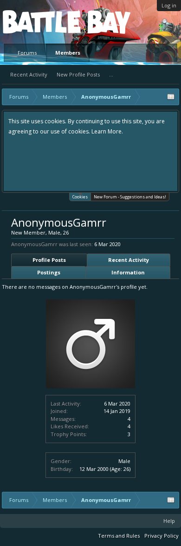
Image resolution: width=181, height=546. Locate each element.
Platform (36, 21)
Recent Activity (28, 74)
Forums (27, 52)
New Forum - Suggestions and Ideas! (130, 197)
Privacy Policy (161, 535)
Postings (48, 272)
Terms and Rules (119, 535)
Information (128, 272)
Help (169, 520)
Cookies (80, 197)
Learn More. (107, 131)
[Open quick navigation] (171, 97)
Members (67, 52)
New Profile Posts (78, 74)
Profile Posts (49, 259)
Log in (169, 5)
